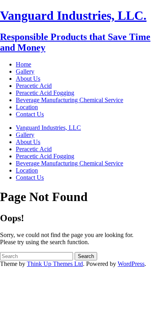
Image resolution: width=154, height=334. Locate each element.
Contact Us (30, 114)
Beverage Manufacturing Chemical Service (69, 100)
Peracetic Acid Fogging (45, 92)
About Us (28, 78)
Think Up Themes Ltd (55, 263)
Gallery (25, 71)
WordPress (131, 263)
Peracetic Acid (34, 85)
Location (27, 107)
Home (23, 64)
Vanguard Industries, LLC (48, 127)
